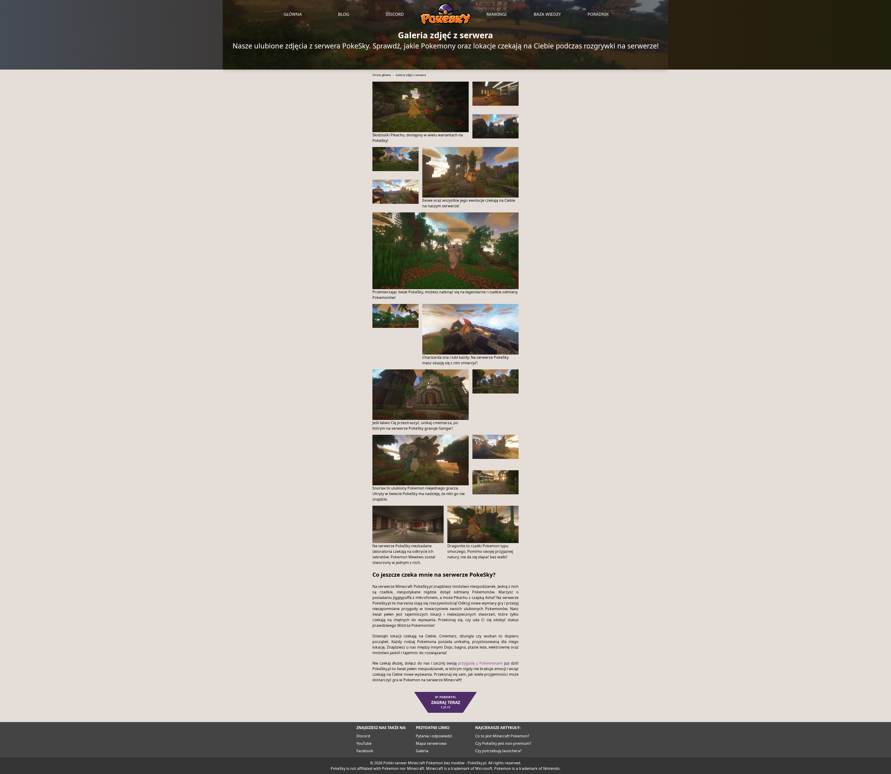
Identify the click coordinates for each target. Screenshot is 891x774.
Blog (343, 14)
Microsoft (483, 768)
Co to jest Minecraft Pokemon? (502, 736)
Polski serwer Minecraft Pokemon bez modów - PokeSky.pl (434, 762)
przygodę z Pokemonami (480, 663)
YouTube (363, 743)
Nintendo (551, 768)
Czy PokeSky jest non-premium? (503, 743)
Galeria (422, 750)
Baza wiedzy (547, 14)
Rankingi (496, 14)
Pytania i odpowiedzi (434, 736)
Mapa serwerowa (431, 743)
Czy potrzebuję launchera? (498, 750)
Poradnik (598, 14)
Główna (293, 14)
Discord (395, 14)
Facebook (364, 750)
